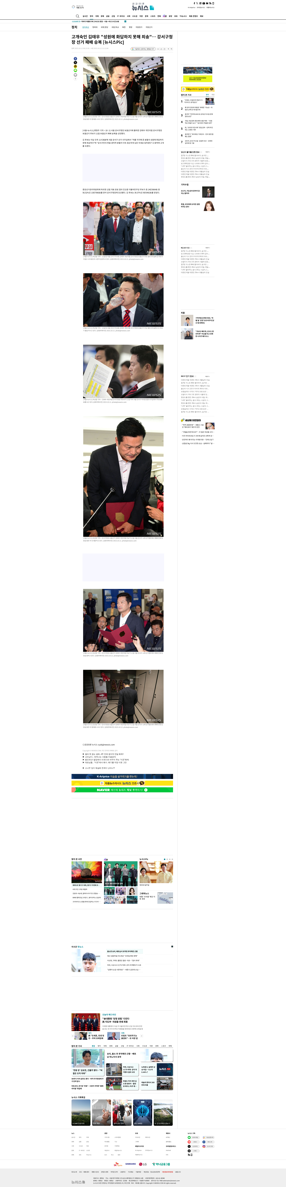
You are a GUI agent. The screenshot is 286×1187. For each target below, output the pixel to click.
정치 (91, 16)
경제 (102, 16)
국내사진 (137, 1137)
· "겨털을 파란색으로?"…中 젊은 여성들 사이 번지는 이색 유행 (197, 432)
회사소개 (74, 1172)
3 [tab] (169, 859)
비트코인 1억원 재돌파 (80, 889)
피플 (183, 312)
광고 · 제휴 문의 (84, 1172)
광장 (170, 16)
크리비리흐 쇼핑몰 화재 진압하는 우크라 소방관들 (87, 902)
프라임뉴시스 (201, 7)
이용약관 (138, 1172)
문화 (146, 16)
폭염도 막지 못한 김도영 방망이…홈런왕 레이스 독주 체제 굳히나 (130, 1084)
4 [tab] (172, 859)
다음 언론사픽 (209, 1137)
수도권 (134, 16)
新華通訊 (168, 1142)
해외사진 (147, 1137)
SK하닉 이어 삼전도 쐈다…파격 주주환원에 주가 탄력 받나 (88, 1080)
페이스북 (210, 1142)
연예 (159, 16)
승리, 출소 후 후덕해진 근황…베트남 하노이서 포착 (121, 1055)
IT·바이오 (121, 16)
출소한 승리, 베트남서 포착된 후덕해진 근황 (122, 951)
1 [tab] (164, 859)
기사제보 (130, 1172)
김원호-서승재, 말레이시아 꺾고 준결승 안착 (87, 893)
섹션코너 (106, 1150)
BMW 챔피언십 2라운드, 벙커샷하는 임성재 (87, 897)
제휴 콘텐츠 (193, 16)
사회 (128, 16)
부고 (112, 1155)
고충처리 (122, 1172)
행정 (130, 27)
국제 (97, 16)
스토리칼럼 (118, 1137)
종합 (93, 1046)
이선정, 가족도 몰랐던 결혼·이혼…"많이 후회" (123, 960)
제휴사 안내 (95, 1172)
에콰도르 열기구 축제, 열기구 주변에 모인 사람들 (87, 885)
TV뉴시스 (183, 16)
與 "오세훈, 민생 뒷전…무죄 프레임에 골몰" (96, 1038)
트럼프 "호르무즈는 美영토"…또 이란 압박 (129, 1038)
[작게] (168, 49)
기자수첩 (185, 184)
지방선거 (149, 27)
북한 (124, 27)
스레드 (195, 1151)
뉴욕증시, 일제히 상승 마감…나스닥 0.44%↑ (148, 1069)
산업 (113, 16)
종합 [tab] (213, 94)
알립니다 (178, 1172)
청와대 (94, 27)
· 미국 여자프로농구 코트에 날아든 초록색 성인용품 (197, 436)
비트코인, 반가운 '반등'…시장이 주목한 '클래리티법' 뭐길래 (87, 1087)
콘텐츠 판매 (104, 1172)
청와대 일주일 (144, 885)
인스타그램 (210, 1146)
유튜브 (195, 1142)
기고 (116, 1142)
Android (168, 1150)
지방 (141, 16)
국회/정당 (104, 27)
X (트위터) (195, 1146)
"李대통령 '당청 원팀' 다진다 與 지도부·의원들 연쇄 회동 (115, 1020)
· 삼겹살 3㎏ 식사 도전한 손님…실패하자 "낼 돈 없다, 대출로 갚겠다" (197, 443)
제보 (201, 16)
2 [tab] (167, 859)
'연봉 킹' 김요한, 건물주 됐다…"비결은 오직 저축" (87, 1072)
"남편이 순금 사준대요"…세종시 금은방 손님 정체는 (124, 969)
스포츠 (152, 16)
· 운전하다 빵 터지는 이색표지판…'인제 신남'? (197, 439)
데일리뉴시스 (118, 1150)
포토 (176, 16)
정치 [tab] (207, 94)
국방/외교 (115, 27)
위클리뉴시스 (210, 7)
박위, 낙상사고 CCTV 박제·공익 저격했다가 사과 (124, 965)
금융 (107, 16)
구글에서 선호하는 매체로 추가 (144, 49)
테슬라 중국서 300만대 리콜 (148, 1083)
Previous (73, 1036)
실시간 (85, 16)
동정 (119, 1155)
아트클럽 (106, 1142)
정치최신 (85, 27)
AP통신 (168, 1137)
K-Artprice (191, 7)
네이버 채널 (195, 1137)
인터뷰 (106, 1146)
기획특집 (117, 1146)
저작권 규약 (114, 1172)
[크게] (171, 49)
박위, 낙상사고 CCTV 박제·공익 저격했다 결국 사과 (130, 1069)
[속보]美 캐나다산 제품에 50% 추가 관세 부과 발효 (93, 21)
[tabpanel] (156, 875)
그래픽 (137, 1142)
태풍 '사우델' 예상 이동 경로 (147, 897)
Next (141, 1036)
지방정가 (139, 27)
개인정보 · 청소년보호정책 (152, 1172)
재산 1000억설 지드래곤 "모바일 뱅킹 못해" (122, 956)
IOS (167, 1155)
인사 (105, 1155)
